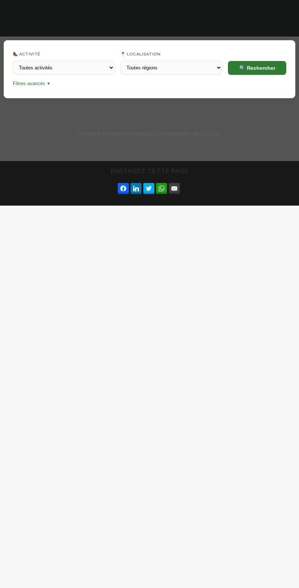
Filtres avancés (31, 84)
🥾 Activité (26, 54)
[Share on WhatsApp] (161, 188)
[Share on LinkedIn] (136, 188)
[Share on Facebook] (123, 188)
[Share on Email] (174, 188)
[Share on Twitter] (148, 188)
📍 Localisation (140, 54)
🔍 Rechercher (257, 68)
